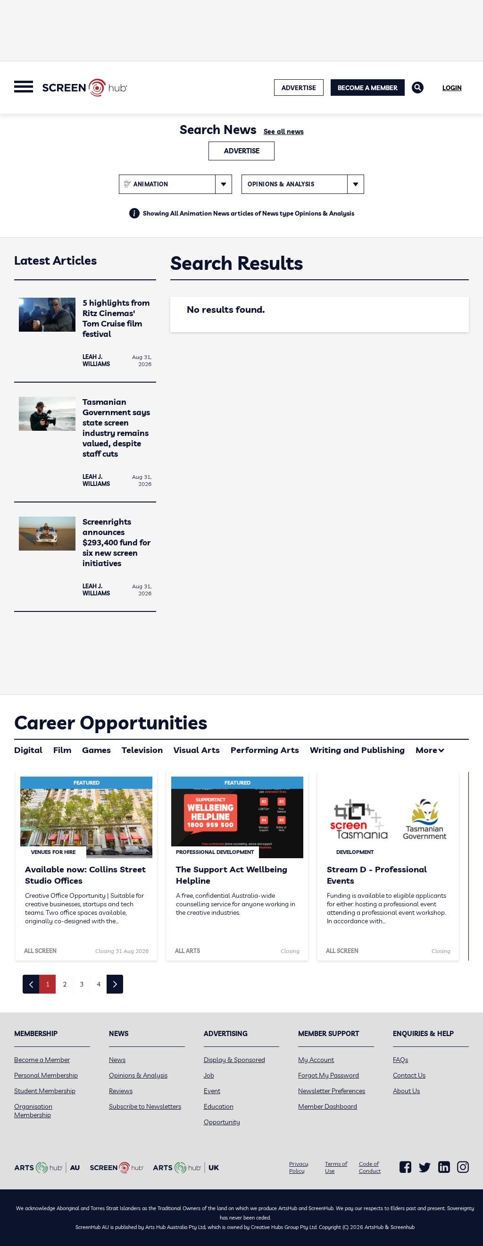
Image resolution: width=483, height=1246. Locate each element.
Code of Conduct (370, 1167)
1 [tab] (48, 984)
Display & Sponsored (234, 1059)
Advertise (241, 151)
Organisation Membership (33, 1110)
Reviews (121, 1091)
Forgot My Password (328, 1075)
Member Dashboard (327, 1106)
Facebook (405, 1167)
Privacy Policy (298, 1167)
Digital (28, 749)
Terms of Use (336, 1167)
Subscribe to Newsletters (145, 1106)
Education (218, 1106)
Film (62, 749)
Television (142, 749)
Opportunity (222, 1122)
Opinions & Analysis (138, 1075)
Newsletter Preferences (331, 1091)
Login (452, 88)
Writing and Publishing (357, 749)
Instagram (463, 1167)
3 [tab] (81, 984)
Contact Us (409, 1075)
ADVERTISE (299, 88)
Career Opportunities (110, 722)
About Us (406, 1091)
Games (96, 749)
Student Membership (44, 1091)
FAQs (400, 1059)
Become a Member (368, 88)
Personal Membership (46, 1075)
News (117, 1059)
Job (209, 1075)
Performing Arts (265, 749)
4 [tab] (98, 984)
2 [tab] (65, 984)
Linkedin (444, 1167)
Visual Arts (197, 749)
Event (212, 1091)
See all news (284, 131)
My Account (316, 1059)
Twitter (424, 1167)
